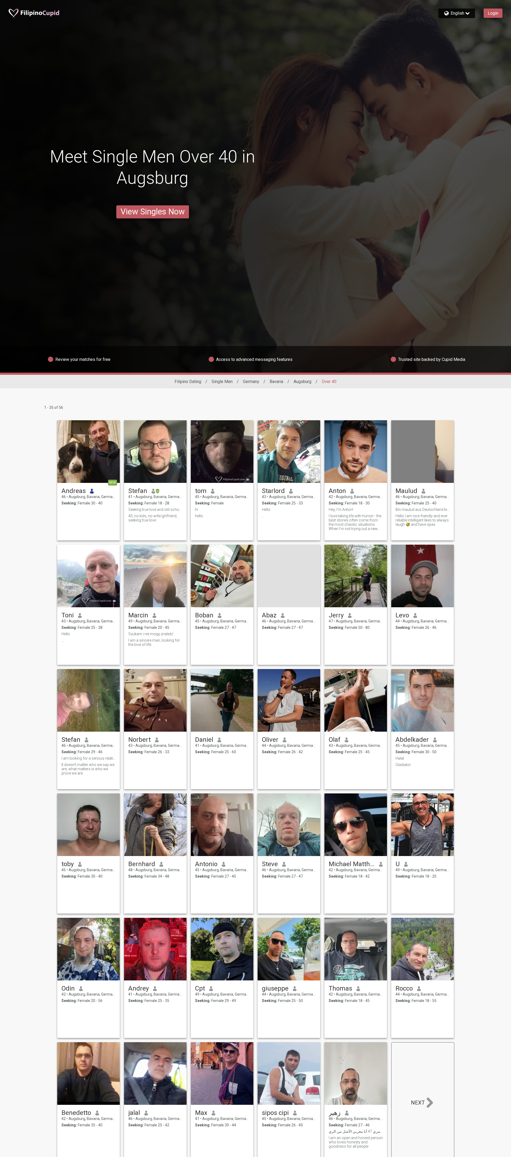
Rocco (404, 988)
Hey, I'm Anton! (341, 509)
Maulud (406, 491)
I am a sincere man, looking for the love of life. (154, 642)
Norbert (139, 739)
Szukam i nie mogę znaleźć (150, 634)
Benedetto (76, 1113)
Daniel (204, 739)
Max (201, 1113)
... (62, 640)
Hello (266, 509)
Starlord (273, 491)
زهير (335, 1113)
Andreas (73, 491)
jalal (134, 1113)
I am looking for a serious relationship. (88, 758)
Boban (204, 615)
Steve (270, 864)
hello (199, 516)
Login (493, 13)
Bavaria (276, 381)
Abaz (269, 615)
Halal (399, 758)
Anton (337, 491)
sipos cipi (275, 1113)
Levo (402, 615)
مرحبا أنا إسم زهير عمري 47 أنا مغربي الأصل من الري (356, 1131)
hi (196, 509)
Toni (67, 615)
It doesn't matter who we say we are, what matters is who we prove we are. (87, 769)
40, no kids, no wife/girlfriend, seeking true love (152, 518)
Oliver (270, 739)
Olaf (334, 739)
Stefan (137, 491)
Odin (68, 988)
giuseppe (275, 988)
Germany (251, 381)
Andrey (138, 988)
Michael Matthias (352, 864)
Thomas (340, 988)
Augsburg (302, 381)
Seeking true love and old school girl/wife (155, 509)
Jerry (336, 615)
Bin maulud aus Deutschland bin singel (422, 509)
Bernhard (141, 864)
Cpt (200, 988)
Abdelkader (412, 739)
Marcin (138, 615)
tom (201, 491)
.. (262, 516)
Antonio (206, 864)
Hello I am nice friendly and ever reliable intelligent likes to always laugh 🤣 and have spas (422, 520)
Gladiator (403, 765)
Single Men (222, 381)
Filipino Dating (188, 381)
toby (67, 864)
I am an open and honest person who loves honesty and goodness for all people (356, 1142)
